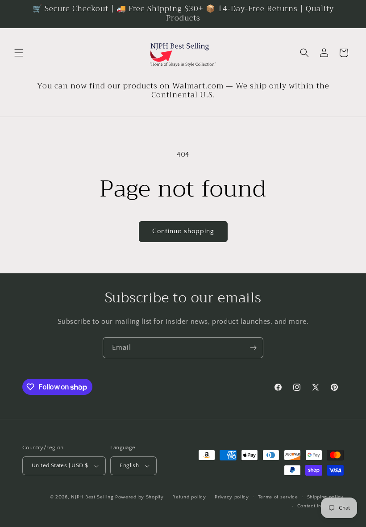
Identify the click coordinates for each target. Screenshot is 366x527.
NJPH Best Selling (93, 497)
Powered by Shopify (139, 497)
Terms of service (278, 497)
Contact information (320, 506)
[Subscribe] (253, 347)
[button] (19, 53)
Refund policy (189, 497)
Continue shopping (183, 231)
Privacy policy (232, 497)
